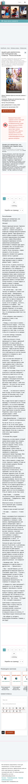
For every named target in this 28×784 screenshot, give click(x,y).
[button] (3, 708)
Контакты (4, 777)
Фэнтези (4, 97)
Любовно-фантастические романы (15, 95)
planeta (4, 2)
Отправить (10, 732)
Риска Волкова (10, 102)
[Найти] (24, 2)
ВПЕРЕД (14, 205)
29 (14, 202)
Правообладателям (12, 777)
